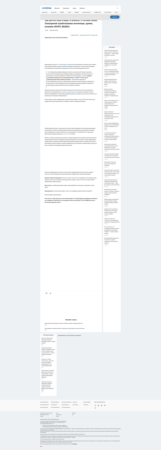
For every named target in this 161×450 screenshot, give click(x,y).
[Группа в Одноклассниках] (98, 405)
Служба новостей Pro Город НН (88, 35)
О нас (57, 413)
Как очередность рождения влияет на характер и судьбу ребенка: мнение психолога (64, 329)
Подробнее (73, 437)
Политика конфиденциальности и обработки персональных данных (52, 439)
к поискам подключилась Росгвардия (71, 92)
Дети (46, 30)
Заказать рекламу (86, 12)
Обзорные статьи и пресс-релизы (46, 413)
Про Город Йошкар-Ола (44, 404)
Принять (115, 17)
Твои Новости (85, 404)
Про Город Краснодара (66, 407)
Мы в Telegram (108, 12)
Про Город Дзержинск (44, 402)
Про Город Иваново (86, 402)
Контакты (74, 413)
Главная (57, 416)
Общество (57, 8)
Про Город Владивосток (55, 407)
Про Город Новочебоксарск (67, 402)
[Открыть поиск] (117, 8)
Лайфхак (62, 12)
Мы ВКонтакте (97, 12)
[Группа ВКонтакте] (95, 405)
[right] (119, 12)
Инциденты (66, 8)
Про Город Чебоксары (55, 402)
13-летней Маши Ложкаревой (65, 64)
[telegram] (51, 293)
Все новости (53, 12)
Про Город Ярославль (44, 407)
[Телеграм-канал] (101, 405)
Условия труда (58, 414)
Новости (41, 416)
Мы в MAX (117, 12)
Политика (82, 8)
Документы (44, 12)
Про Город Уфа (75, 404)
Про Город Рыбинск (65, 404)
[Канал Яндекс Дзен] (104, 405)
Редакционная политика (44, 414)
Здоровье (77, 12)
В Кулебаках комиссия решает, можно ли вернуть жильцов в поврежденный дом (64, 324)
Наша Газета (75, 402)
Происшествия (54, 30)
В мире (69, 12)
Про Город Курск (54, 404)
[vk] (46, 293)
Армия (74, 8)
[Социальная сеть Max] (95, 408)
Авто (73, 414)
